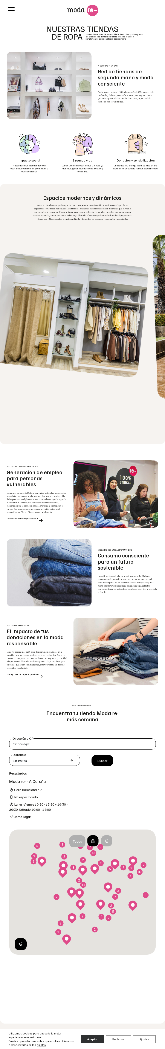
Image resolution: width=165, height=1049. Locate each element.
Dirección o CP (23, 738)
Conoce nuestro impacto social (22, 518)
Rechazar (118, 1039)
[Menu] (11, 8)
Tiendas (92, 840)
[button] (100, 905)
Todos (77, 841)
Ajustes (144, 1039)
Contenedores (106, 840)
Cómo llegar (22, 817)
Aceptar (92, 1039)
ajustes (41, 1045)
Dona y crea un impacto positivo (22, 674)
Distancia (19, 755)
